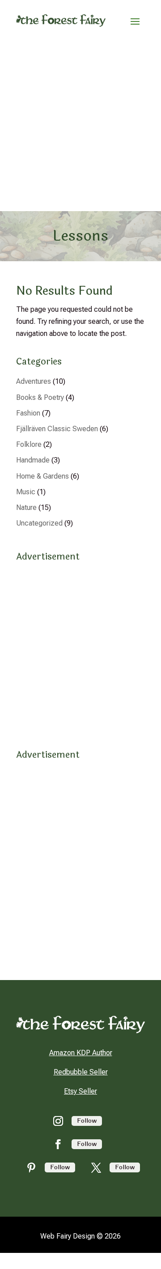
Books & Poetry (40, 397)
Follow (87, 1120)
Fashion (28, 413)
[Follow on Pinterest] (31, 1167)
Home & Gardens (42, 476)
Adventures (33, 381)
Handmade (33, 460)
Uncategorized (39, 523)
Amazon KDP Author (80, 1052)
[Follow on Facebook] (58, 1144)
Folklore (29, 444)
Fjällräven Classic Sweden (57, 428)
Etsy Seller (80, 1091)
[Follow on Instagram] (58, 1121)
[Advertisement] (80, 126)
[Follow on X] (96, 1167)
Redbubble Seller (81, 1072)
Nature (26, 507)
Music (25, 492)
